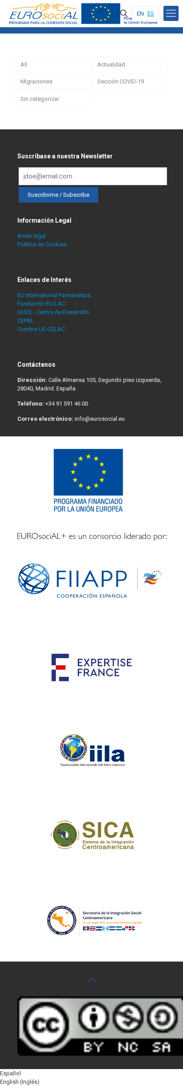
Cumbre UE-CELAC (41, 329)
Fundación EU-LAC (41, 303)
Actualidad (111, 64)
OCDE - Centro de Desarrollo (53, 312)
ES (150, 13)
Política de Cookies (42, 244)
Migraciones (36, 81)
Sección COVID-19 (120, 81)
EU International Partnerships (54, 295)
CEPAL (25, 320)
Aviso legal (31, 235)
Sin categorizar (39, 98)
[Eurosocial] (84, 13)
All (23, 64)
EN (140, 13)
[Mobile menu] (171, 13)
